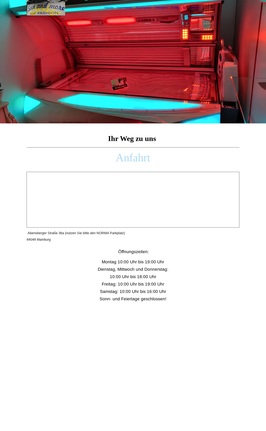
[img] (46, 7)
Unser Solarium (124, 7)
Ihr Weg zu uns (178, 7)
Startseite (109, 7)
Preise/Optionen (143, 7)
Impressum (195, 7)
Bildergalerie (161, 7)
